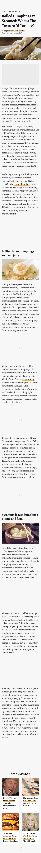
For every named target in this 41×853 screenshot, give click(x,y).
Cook (4, 11)
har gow (21, 691)
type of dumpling (21, 184)
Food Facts (14, 11)
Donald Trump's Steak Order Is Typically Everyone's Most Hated (9, 803)
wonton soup (28, 379)
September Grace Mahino (14, 30)
